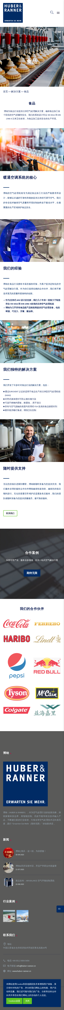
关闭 (27, 1001)
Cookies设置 (14, 1001)
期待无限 (32, 573)
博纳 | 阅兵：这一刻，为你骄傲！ (31, 851)
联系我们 (10, 513)
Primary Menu (58, 13)
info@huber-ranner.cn (26, 965)
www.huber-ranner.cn (21, 971)
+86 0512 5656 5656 (20, 960)
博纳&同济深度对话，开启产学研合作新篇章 (36, 866)
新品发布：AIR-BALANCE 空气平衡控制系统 (35, 880)
